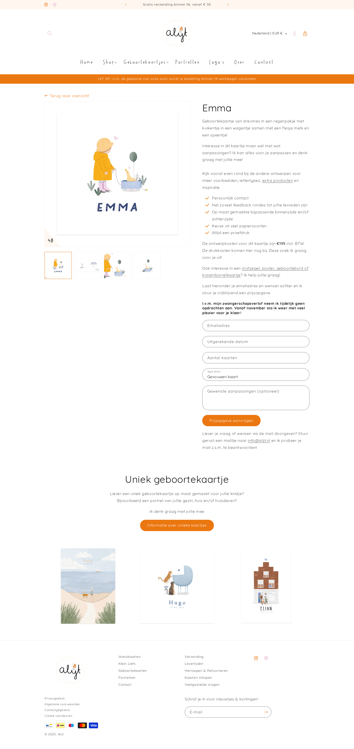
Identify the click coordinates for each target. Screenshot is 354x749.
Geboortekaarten (132, 670)
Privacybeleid (55, 698)
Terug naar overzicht (69, 95)
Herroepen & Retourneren (206, 670)
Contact (124, 684)
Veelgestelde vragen (202, 684)
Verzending (194, 656)
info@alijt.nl (259, 440)
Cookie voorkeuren (58, 715)
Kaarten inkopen (198, 677)
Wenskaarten (129, 656)
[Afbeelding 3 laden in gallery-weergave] (117, 265)
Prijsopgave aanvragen (231, 420)
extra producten (277, 180)
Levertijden (194, 663)
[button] (50, 33)
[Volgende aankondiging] (228, 4)
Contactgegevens (57, 710)
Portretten (127, 677)
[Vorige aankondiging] (125, 4)
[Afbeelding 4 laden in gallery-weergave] (147, 265)
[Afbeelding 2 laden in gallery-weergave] (87, 265)
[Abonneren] (266, 712)
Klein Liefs (127, 663)
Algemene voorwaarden (62, 704)
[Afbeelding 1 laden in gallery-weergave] (58, 265)
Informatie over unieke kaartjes (177, 525)
